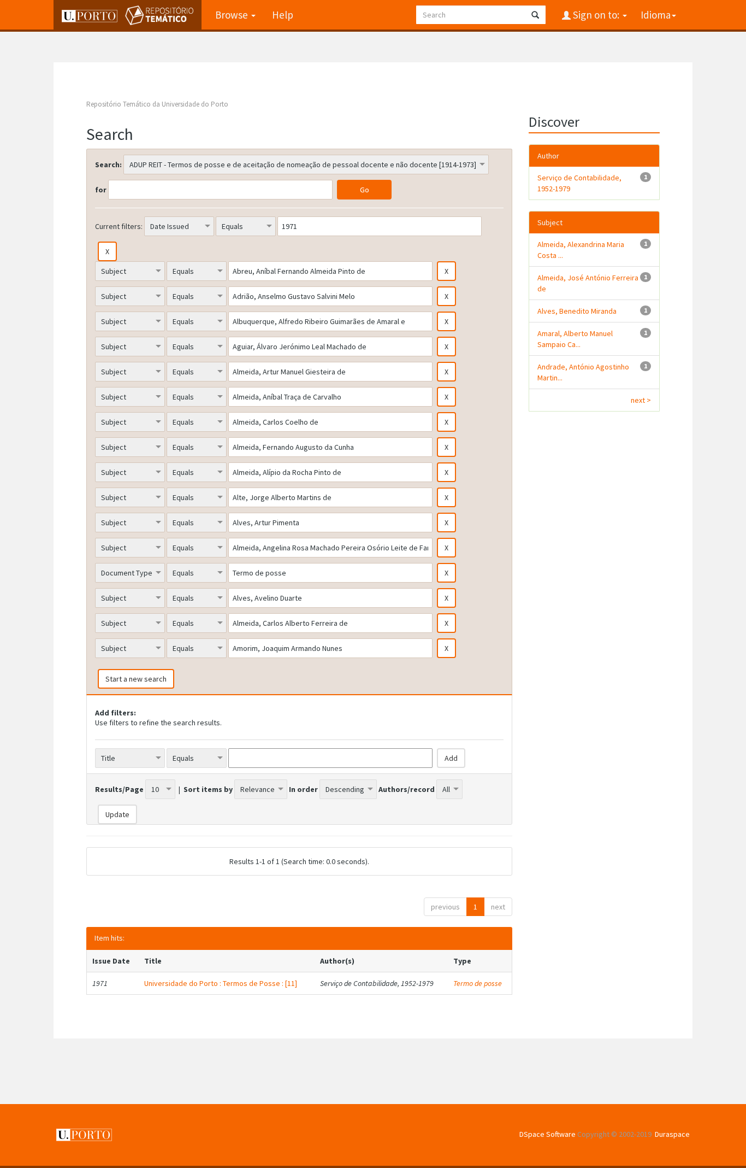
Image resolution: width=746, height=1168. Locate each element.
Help (282, 14)
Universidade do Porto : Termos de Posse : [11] (220, 983)
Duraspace (672, 1134)
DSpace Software (547, 1134)
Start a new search (136, 679)
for (100, 190)
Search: (108, 164)
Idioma (656, 14)
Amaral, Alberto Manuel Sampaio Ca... (575, 338)
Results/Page (119, 789)
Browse (232, 14)
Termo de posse (477, 983)
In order (303, 789)
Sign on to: (596, 14)
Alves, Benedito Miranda (577, 311)
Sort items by (208, 789)
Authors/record (406, 789)
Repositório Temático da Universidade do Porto (157, 104)
